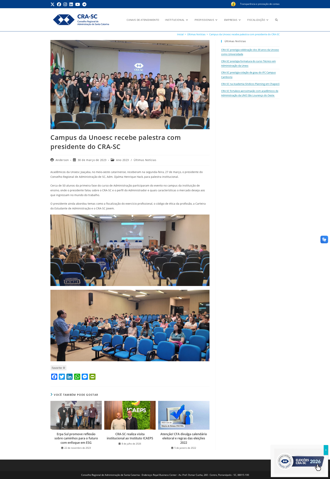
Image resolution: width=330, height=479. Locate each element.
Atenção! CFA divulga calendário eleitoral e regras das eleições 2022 (183, 438)
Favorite (57, 368)
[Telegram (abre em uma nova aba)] (84, 4)
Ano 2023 (122, 160)
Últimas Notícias (145, 160)
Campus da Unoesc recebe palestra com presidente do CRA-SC (244, 34)
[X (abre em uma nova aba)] (53, 4)
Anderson (62, 160)
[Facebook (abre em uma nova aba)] (59, 4)
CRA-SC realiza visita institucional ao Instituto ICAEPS (130, 436)
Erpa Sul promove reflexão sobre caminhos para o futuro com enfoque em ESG (76, 438)
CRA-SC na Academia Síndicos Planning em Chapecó (250, 84)
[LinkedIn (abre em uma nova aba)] (71, 4)
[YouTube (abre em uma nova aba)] (77, 4)
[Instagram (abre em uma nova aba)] (65, 4)
